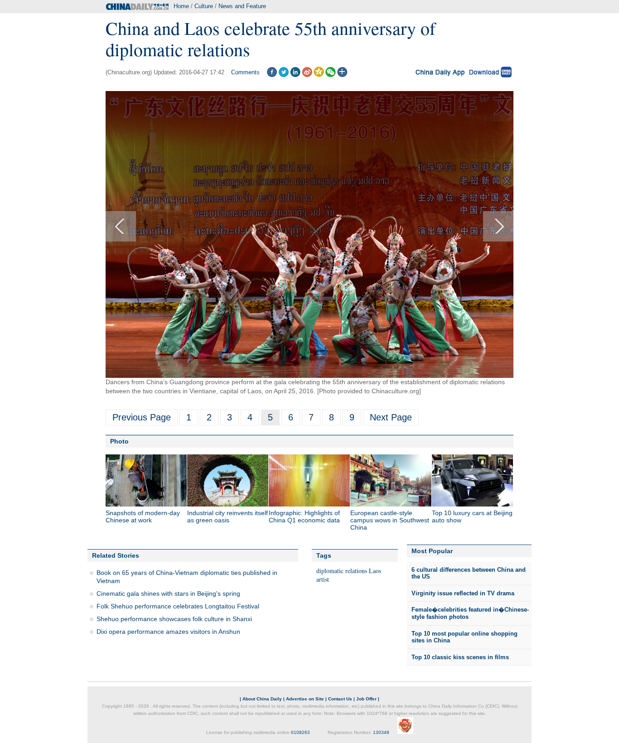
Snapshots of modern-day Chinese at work (143, 516)
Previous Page (141, 417)
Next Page (391, 417)
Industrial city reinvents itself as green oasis (227, 516)
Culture (203, 6)
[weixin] (330, 75)
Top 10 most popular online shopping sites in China (464, 637)
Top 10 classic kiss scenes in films (460, 657)
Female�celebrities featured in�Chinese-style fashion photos (470, 613)
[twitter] (283, 75)
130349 (381, 732)
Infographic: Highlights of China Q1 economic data (304, 516)
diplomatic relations (341, 570)
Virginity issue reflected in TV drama (462, 593)
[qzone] (319, 75)
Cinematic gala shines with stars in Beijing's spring (168, 593)
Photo (119, 441)
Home (181, 6)
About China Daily (262, 698)
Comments (245, 72)
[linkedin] (295, 75)
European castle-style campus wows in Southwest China (389, 520)
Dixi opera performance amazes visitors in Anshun (168, 631)
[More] (342, 75)
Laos (375, 570)
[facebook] (271, 75)
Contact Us (340, 698)
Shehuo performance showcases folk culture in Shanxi (174, 618)
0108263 (300, 732)
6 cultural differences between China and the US (468, 573)
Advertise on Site (305, 698)
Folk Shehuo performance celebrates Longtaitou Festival (178, 606)
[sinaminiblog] (307, 75)
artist (322, 579)
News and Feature (242, 6)
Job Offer (366, 698)
